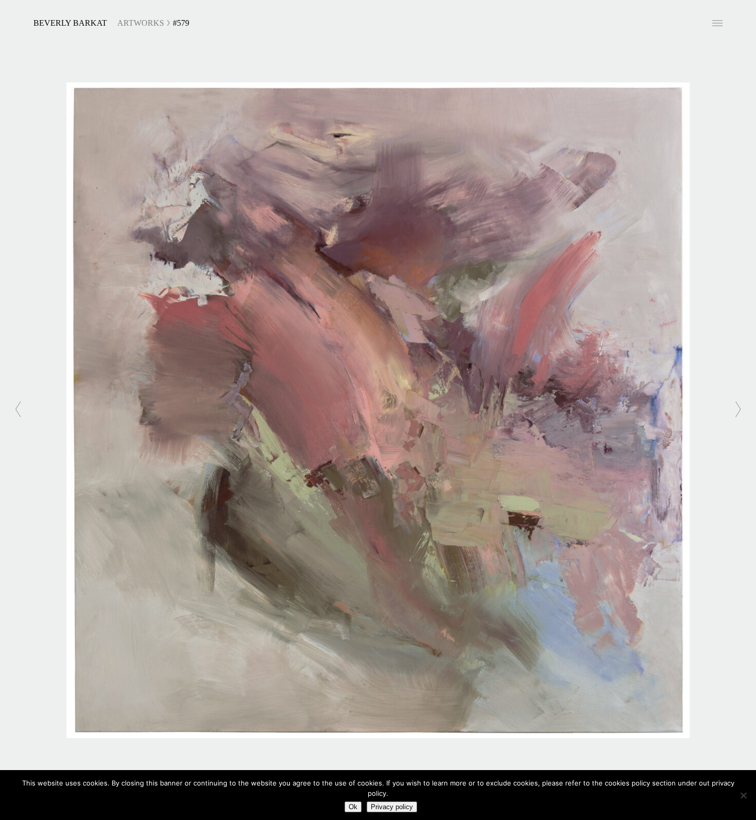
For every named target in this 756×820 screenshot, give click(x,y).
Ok (353, 807)
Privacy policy (392, 807)
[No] (743, 795)
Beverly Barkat (70, 23)
